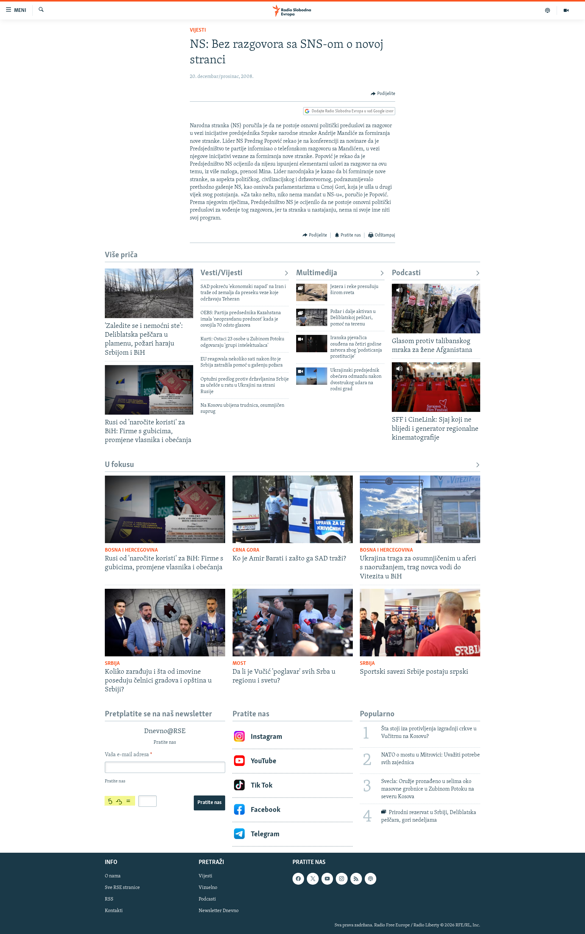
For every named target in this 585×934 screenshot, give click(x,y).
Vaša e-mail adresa (128, 755)
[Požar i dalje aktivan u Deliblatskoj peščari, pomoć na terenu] (311, 317)
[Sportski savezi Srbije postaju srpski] (420, 622)
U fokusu (119, 465)
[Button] (383, 94)
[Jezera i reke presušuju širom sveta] (311, 292)
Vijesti (198, 30)
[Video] (566, 10)
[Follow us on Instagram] (341, 878)
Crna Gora (245, 550)
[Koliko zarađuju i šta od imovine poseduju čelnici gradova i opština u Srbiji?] (165, 622)
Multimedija (316, 273)
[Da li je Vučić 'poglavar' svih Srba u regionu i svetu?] (292, 622)
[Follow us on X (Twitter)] (312, 878)
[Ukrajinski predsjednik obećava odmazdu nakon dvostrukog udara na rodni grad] (311, 376)
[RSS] (356, 878)
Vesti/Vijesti (221, 273)
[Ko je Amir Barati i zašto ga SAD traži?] (292, 509)
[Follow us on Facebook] (298, 878)
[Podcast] (547, 10)
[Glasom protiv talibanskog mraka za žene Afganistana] (436, 308)
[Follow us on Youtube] (327, 878)
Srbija (112, 663)
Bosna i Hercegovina (131, 550)
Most (239, 663)
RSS (109, 899)
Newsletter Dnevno (219, 911)
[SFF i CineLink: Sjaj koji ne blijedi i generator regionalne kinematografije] (436, 387)
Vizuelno (208, 887)
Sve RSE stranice (122, 887)
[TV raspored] (370, 878)
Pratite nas (209, 803)
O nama (113, 876)
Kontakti (114, 911)
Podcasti (406, 273)
